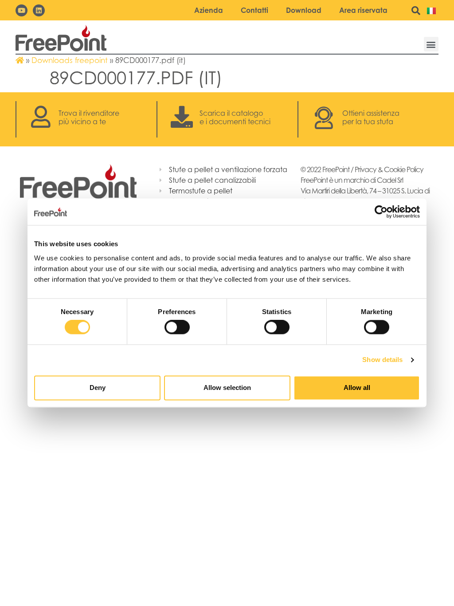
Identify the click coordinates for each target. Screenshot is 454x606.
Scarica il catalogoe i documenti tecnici (235, 117)
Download (303, 10)
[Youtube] (21, 10)
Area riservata (363, 10)
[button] (431, 44)
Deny (98, 387)
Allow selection (227, 387)
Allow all (357, 387)
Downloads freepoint (69, 60)
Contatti (254, 10)
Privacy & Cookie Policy (389, 169)
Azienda (208, 10)
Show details (382, 360)
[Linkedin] (39, 10)
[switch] (177, 327)
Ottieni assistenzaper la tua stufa (370, 117)
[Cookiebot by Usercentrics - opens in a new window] (381, 211)
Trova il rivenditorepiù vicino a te (89, 117)
